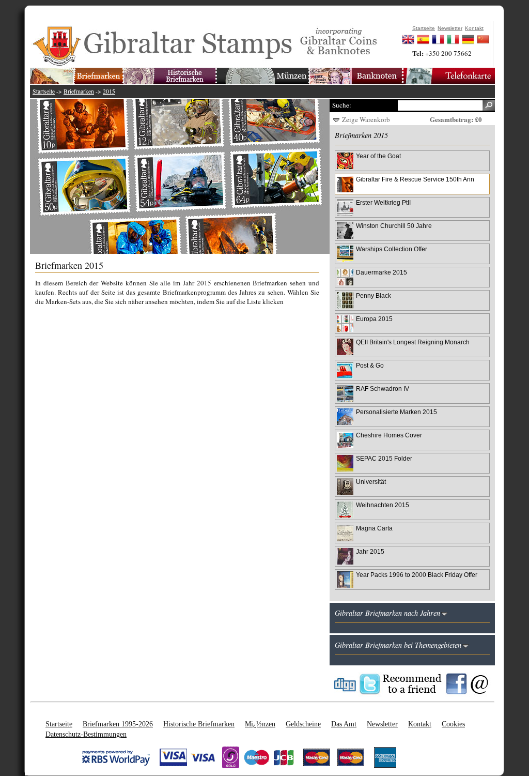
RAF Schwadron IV (382, 388)
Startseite (44, 91)
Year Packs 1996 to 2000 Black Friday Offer (416, 574)
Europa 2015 (374, 318)
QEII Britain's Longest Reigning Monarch (413, 342)
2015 (109, 91)
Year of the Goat (378, 156)
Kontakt (419, 724)
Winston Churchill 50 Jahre (394, 225)
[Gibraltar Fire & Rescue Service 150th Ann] (185, 176)
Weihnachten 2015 (382, 504)
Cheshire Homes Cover (389, 435)
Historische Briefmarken (199, 724)
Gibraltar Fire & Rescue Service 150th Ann (415, 179)
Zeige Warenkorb (366, 119)
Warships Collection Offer (391, 249)
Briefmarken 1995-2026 (118, 724)
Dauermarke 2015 (381, 272)
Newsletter (382, 724)
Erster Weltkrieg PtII (383, 202)
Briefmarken (79, 91)
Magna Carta (374, 528)
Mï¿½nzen (260, 724)
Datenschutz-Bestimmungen (86, 734)
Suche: (341, 105)
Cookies (453, 724)
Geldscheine (303, 724)
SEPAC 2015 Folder (384, 458)
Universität (371, 481)
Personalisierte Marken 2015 (396, 411)
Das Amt (343, 724)
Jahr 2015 (370, 551)
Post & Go (370, 365)
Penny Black (373, 295)
